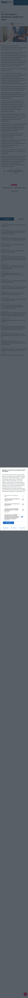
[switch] (22, 499)
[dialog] (14, 499)
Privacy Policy (22, 527)
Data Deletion (6, 527)
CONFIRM (8, 522)
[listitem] (14, 496)
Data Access (14, 527)
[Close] (25, 470)
